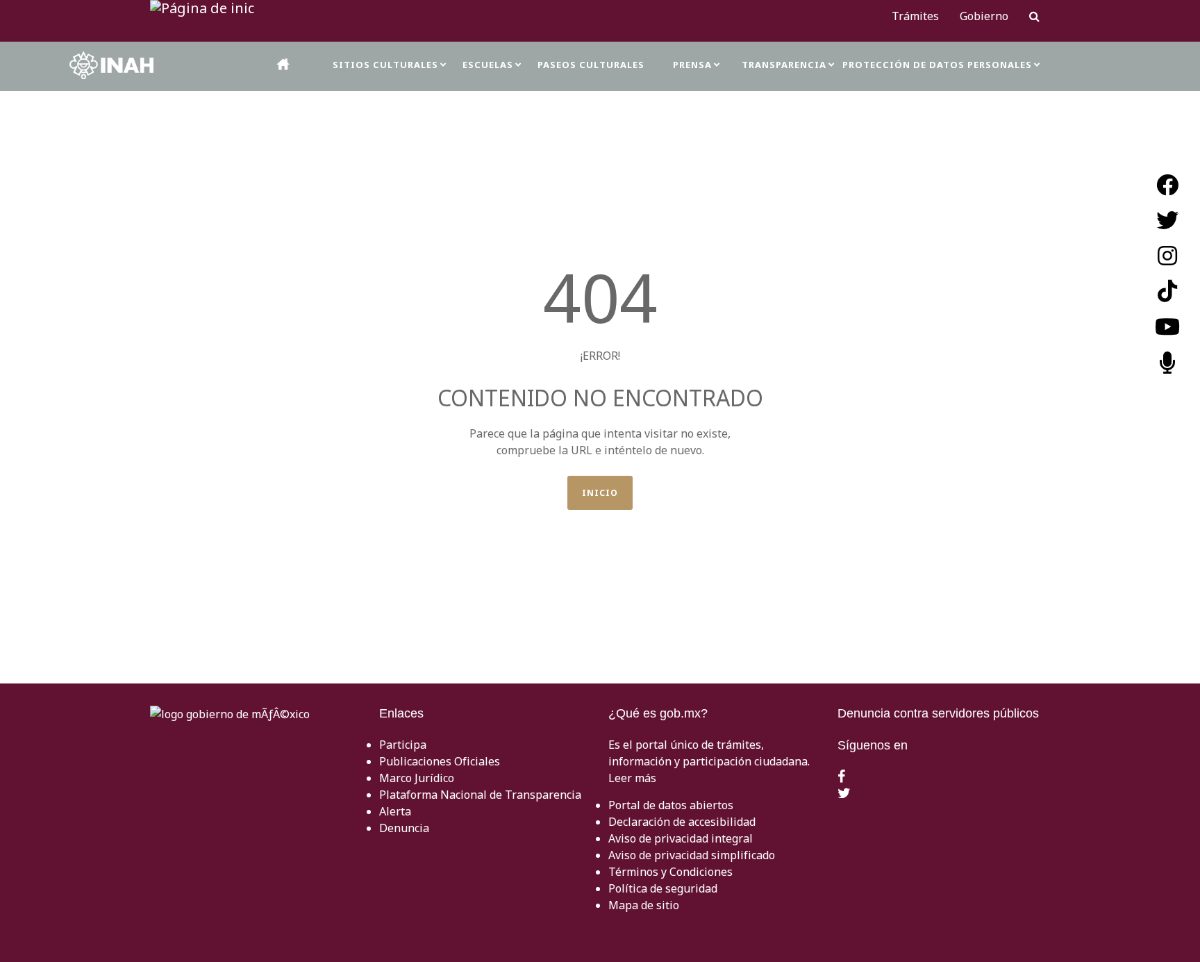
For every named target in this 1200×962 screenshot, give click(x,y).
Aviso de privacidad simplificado (691, 855)
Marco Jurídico (416, 778)
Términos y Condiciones (670, 871)
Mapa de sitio (643, 905)
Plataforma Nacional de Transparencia (480, 794)
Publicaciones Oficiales (439, 761)
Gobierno (984, 16)
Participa (402, 744)
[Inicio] (284, 64)
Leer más (632, 778)
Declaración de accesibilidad (682, 821)
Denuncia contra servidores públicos (938, 713)
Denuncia (404, 828)
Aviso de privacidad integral (680, 838)
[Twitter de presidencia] (844, 794)
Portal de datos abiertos (670, 805)
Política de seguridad (662, 888)
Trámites (915, 16)
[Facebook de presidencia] (841, 777)
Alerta (395, 811)
